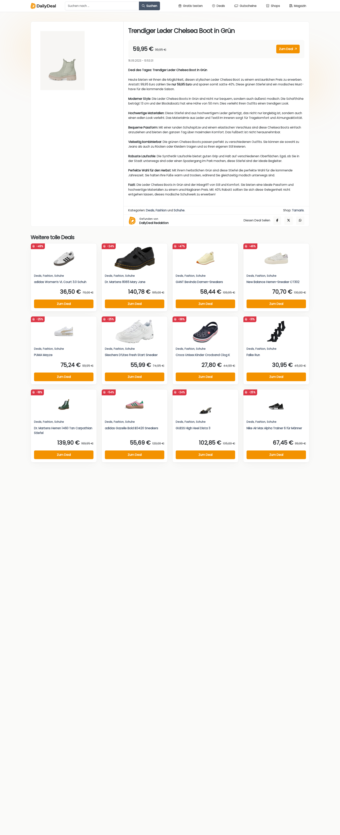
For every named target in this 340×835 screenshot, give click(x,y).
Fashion (161, 210)
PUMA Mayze (43, 355)
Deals (150, 210)
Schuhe (179, 210)
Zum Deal (286, 49)
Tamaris (298, 210)
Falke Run (253, 355)
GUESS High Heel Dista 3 (193, 428)
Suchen (151, 6)
